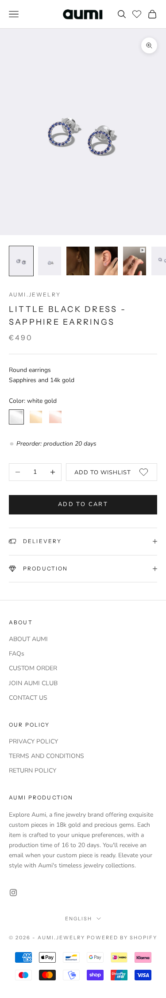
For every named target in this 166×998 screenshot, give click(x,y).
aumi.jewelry (35, 294)
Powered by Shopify (122, 937)
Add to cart (83, 504)
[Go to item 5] (134, 261)
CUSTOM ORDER (33, 668)
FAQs (16, 653)
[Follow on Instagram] (13, 892)
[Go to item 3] (78, 261)
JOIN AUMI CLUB (33, 683)
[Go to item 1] (21, 261)
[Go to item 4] (106, 261)
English (78, 918)
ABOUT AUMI (28, 639)
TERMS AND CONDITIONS (46, 756)
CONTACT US (28, 698)
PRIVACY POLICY (33, 741)
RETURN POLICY (32, 770)
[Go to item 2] (49, 261)
